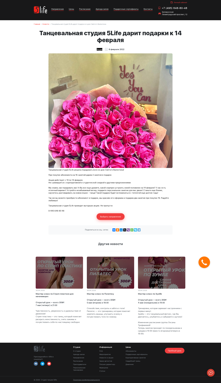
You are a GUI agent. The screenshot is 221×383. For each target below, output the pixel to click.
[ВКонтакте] (113, 229)
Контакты (148, 9)
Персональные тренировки (79, 368)
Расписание (85, 9)
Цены (71, 9)
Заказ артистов (105, 361)
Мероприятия (105, 354)
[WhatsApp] (131, 229)
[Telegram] (139, 229)
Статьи (102, 371)
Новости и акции (106, 358)
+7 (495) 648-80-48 (174, 8)
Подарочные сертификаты (126, 9)
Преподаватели (79, 364)
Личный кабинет (180, 2)
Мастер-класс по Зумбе (150, 293)
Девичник (130, 364)
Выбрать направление (110, 216)
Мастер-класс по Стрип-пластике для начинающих (55, 295)
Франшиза (103, 367)
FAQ (101, 351)
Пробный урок (174, 350)
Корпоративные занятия (136, 358)
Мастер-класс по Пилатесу (100, 293)
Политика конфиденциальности (86, 380)
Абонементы (131, 351)
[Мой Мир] (121, 229)
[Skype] (135, 229)
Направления (57, 9)
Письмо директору (107, 364)
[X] (124, 229)
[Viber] (128, 229)
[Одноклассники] (117, 229)
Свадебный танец (133, 361)
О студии (77, 351)
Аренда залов (102, 9)
